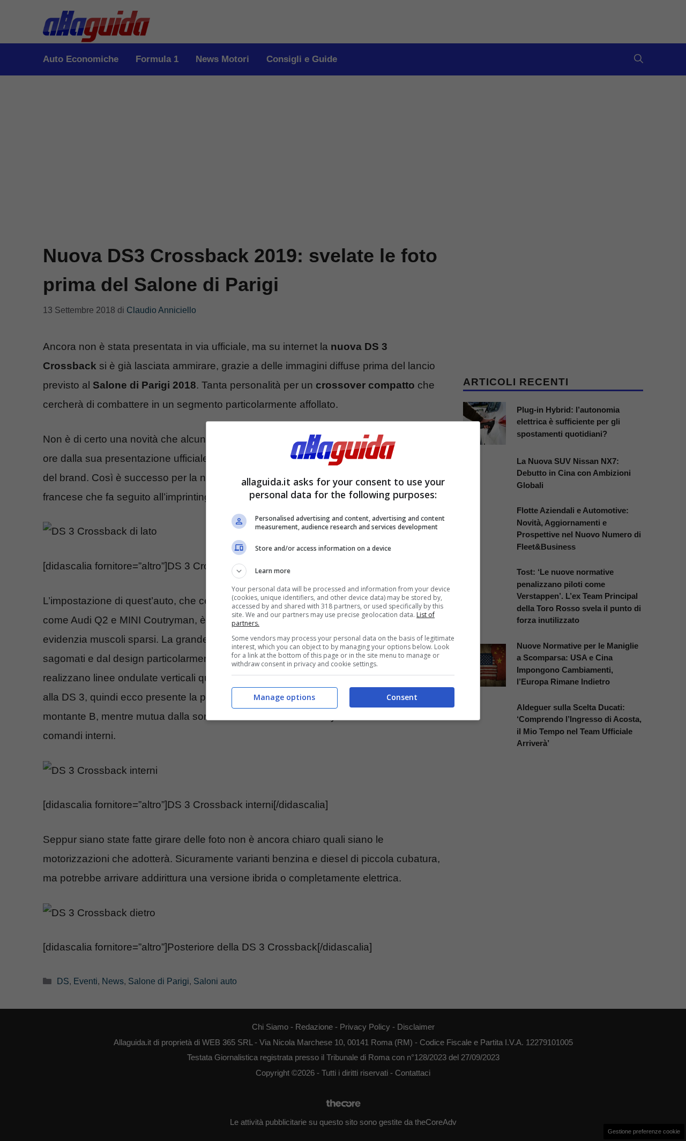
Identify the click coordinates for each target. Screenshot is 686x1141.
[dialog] (343, 570)
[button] (343, 571)
